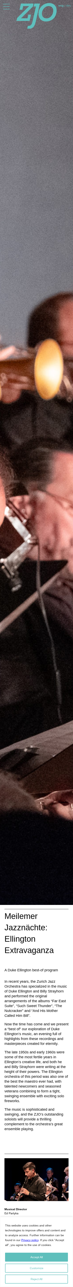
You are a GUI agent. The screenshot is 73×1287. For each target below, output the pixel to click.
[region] (36, 1252)
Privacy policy (30, 1240)
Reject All (36, 1279)
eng (61, 5)
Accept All (36, 1257)
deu (68, 5)
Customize (36, 1268)
